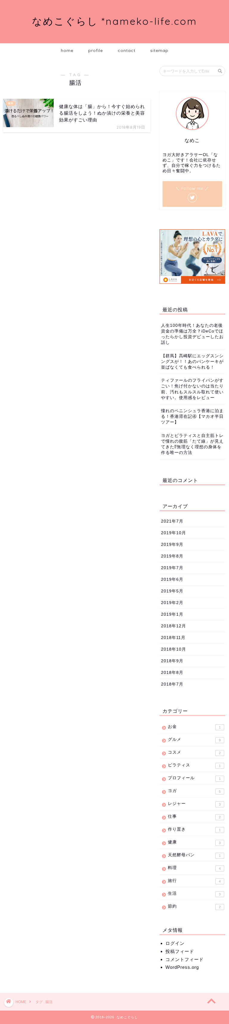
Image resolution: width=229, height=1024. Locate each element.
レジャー (194, 803)
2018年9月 (172, 661)
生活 (194, 893)
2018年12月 (173, 626)
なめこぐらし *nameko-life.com (114, 21)
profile (95, 50)
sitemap (159, 50)
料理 (194, 868)
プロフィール (194, 778)
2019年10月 (173, 533)
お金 (194, 726)
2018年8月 (172, 672)
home (67, 50)
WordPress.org (182, 967)
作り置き (194, 829)
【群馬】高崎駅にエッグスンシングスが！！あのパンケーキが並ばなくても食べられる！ (192, 361)
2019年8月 (172, 556)
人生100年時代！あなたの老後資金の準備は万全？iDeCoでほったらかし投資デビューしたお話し (192, 334)
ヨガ (194, 791)
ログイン (175, 943)
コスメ (194, 752)
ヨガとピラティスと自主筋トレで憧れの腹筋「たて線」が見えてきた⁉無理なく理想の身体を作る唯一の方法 (192, 444)
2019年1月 (172, 614)
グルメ (194, 739)
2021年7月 (172, 521)
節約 (194, 906)
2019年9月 (172, 544)
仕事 (194, 816)
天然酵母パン (194, 855)
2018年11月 (173, 637)
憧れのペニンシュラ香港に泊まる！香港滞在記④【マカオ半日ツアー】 (192, 416)
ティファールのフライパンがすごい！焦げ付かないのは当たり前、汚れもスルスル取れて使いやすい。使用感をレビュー (192, 389)
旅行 (194, 880)
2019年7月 (172, 568)
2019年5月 (172, 591)
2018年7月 (172, 684)
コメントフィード (184, 959)
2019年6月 (172, 579)
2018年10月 (173, 649)
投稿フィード (179, 951)
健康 (194, 842)
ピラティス (194, 765)
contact (126, 50)
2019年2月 (172, 602)
